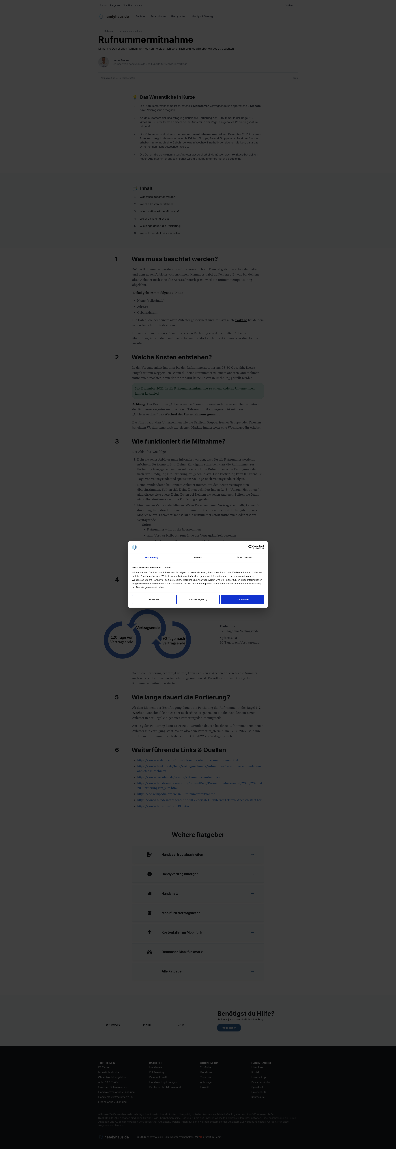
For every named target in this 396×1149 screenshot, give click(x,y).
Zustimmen (243, 599)
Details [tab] (198, 557)
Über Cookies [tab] (244, 557)
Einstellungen (196, 599)
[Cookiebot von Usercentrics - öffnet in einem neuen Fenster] (250, 547)
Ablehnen (153, 599)
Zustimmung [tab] (152, 557)
